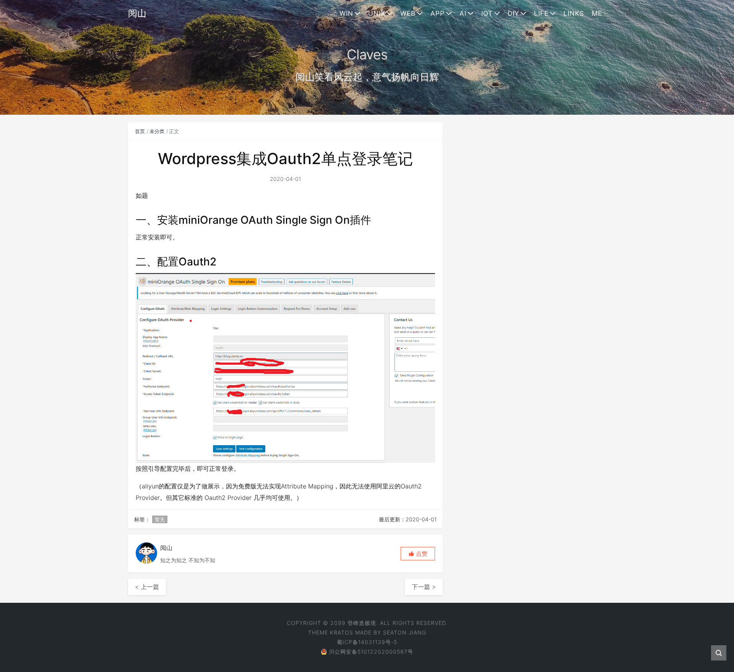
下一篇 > (424, 587)
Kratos (341, 632)
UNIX (376, 13)
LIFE (541, 13)
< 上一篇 (147, 587)
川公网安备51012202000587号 (371, 651)
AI (463, 13)
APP (437, 13)
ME (597, 13)
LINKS (573, 13)
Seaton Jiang (404, 632)
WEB (408, 13)
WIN (346, 13)
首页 (140, 131)
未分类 (156, 131)
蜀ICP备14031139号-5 (367, 642)
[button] (418, 553)
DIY (513, 13)
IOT (487, 13)
